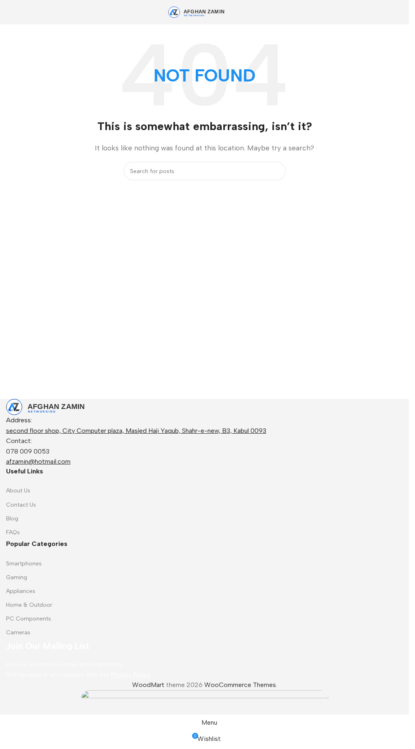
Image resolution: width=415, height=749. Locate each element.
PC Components (28, 618)
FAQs (13, 532)
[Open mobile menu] (9, 12)
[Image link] (56, 406)
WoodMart (148, 685)
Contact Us (21, 504)
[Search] (276, 171)
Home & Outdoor (29, 604)
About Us (18, 490)
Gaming (16, 577)
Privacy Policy (131, 674)
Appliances (20, 591)
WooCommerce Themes (240, 685)
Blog (12, 518)
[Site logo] (204, 11)
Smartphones (24, 563)
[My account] (399, 12)
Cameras (18, 632)
